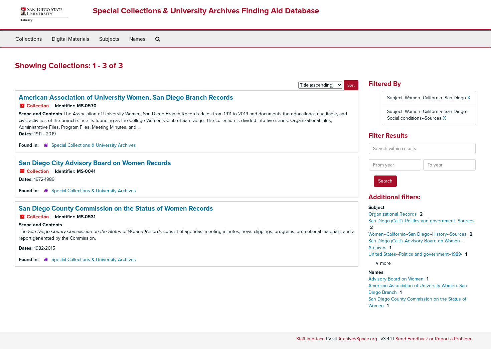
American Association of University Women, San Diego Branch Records (126, 98)
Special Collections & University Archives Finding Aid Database (206, 11)
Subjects (109, 39)
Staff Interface (310, 339)
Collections (28, 39)
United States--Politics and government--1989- (416, 254)
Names (137, 39)
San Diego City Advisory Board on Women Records (95, 163)
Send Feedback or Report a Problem (433, 339)
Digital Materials (70, 39)
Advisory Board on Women (396, 279)
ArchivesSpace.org (357, 339)
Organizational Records (393, 214)
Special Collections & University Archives (93, 145)
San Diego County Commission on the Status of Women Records (116, 209)
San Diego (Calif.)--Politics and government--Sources (421, 221)
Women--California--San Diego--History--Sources (418, 234)
